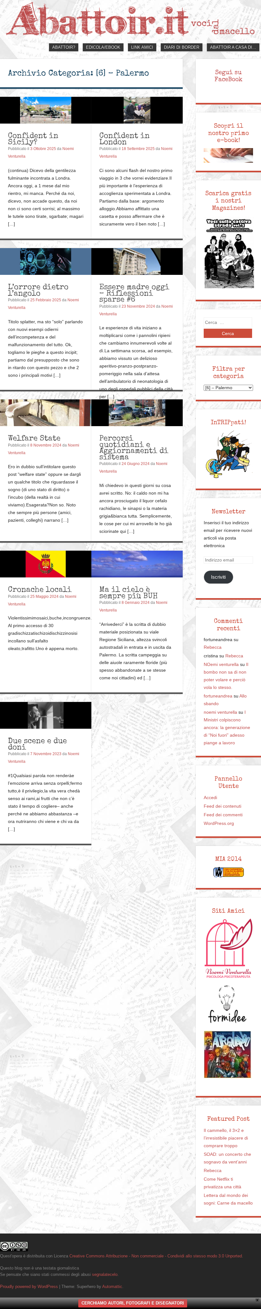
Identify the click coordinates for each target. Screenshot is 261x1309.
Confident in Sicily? (33, 139)
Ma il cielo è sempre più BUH (128, 592)
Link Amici (142, 47)
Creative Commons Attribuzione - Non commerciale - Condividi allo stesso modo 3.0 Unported (155, 1256)
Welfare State (34, 438)
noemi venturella (220, 712)
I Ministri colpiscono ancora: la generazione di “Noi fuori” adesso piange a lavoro (227, 727)
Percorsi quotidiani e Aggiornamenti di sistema (133, 447)
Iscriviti (218, 577)
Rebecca (213, 647)
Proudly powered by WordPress (29, 1286)
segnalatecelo (104, 1274)
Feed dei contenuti (222, 806)
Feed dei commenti (223, 814)
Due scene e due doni (37, 744)
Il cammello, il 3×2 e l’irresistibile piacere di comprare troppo (226, 1138)
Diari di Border (181, 47)
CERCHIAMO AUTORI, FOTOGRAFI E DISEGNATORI (132, 1303)
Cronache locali (40, 589)
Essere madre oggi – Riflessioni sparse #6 (134, 293)
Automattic (112, 1286)
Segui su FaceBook (229, 75)
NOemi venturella (221, 664)
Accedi (210, 797)
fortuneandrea (218, 696)
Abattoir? (63, 47)
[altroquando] (227, 1054)
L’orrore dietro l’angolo (38, 290)
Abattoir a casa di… (233, 47)
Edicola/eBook (103, 47)
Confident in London (124, 139)
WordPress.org (219, 823)
